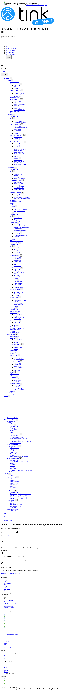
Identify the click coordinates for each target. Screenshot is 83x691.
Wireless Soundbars (19, 189)
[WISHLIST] (41, 61)
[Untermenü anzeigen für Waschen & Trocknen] (22, 344)
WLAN (12, 467)
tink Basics (10, 392)
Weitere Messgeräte (19, 389)
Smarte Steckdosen (18, 152)
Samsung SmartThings (16, 453)
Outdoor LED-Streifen (19, 110)
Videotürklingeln (18, 130)
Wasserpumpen (17, 96)
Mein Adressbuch (10, 52)
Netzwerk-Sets (17, 364)
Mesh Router (17, 370)
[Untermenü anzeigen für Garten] (12, 80)
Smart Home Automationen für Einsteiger (21, 441)
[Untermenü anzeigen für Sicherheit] (13, 115)
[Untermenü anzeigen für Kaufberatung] (15, 491)
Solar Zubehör (17, 319)
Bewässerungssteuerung (20, 94)
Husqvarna (6, 586)
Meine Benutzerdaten (11, 50)
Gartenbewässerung (15, 90)
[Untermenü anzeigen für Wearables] (17, 377)
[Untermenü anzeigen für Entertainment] (15, 168)
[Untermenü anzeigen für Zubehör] (16, 206)
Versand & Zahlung (9, 607)
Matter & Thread (14, 469)
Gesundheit (10, 372)
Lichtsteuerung (14, 297)
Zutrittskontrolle (14, 158)
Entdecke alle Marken (12, 418)
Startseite (10, 535)
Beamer (12, 203)
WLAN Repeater (18, 367)
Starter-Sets (16, 219)
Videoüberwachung (15, 124)
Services (6, 473)
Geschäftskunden (11, 510)
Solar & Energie (11, 308)
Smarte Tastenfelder (19, 153)
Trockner (16, 349)
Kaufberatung (10, 491)
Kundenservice (14, 480)
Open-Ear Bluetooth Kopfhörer (22, 198)
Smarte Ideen (10, 424)
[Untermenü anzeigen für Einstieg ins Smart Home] (21, 434)
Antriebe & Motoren (19, 295)
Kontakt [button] (6, 597)
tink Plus (12, 503)
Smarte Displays (18, 185)
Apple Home (13, 452)
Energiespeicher (14, 320)
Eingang (12, 428)
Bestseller (6, 513)
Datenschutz (7, 669)
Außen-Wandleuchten (19, 104)
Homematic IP (7, 583)
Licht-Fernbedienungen (20, 300)
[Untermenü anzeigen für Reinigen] (16, 338)
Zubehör (16, 88)
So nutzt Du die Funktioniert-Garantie (10, 573)
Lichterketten (17, 278)
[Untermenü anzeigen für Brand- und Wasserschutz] (24, 135)
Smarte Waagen (18, 386)
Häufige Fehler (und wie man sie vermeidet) (21, 440)
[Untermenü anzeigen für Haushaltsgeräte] (16, 334)
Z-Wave (12, 464)
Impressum (6, 670)
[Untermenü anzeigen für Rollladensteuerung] (21, 289)
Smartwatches (17, 380)
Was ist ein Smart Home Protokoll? (19, 461)
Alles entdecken (14, 82)
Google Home (14, 451)
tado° (5, 587)
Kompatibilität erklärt (15, 443)
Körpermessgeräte (15, 383)
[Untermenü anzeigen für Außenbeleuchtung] (21, 268)
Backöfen (12, 353)
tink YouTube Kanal (15, 506)
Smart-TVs (13, 204)
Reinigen (12, 338)
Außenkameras (17, 129)
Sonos (5, 581)
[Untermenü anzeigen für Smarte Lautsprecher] (22, 180)
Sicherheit (9, 114)
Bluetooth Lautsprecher (20, 191)
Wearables (13, 377)
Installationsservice (12, 507)
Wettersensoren (17, 236)
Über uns (6, 641)
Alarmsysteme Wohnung (20, 122)
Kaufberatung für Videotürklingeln (19, 497)
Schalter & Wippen (18, 292)
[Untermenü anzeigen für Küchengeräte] (19, 355)
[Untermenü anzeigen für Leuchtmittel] (18, 280)
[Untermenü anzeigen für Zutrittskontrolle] (20, 158)
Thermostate (13, 222)
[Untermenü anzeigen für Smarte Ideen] (15, 425)
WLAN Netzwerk (15, 361)
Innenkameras (17, 132)
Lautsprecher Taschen (19, 211)
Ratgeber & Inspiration (10, 419)
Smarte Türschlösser (19, 161)
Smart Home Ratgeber (13, 444)
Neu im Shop (10, 394)
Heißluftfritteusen (18, 358)
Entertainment (10, 167)
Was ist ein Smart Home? (16, 437)
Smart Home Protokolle (13, 458)
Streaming (13, 200)
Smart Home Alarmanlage (17, 141)
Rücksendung (13, 484)
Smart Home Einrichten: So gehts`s (19, 438)
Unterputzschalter (18, 303)
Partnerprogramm (8, 647)
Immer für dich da (11, 477)
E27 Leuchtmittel (18, 284)
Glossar (6, 672)
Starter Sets (16, 249)
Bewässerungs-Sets (19, 93)
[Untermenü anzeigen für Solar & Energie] (16, 308)
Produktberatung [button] (5, 550)
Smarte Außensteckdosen (16, 113)
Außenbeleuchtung (15, 267)
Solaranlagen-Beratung (16, 332)
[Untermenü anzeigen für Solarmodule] (18, 313)
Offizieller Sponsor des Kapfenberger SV (36, 5)
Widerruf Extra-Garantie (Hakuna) (12, 603)
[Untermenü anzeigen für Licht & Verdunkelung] (20, 243)
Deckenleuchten (18, 263)
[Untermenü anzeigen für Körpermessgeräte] (21, 384)
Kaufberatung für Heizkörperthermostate (20, 494)
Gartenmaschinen (14, 97)
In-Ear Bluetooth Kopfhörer (21, 195)
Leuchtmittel (13, 280)
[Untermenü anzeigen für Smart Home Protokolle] (20, 458)
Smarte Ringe (17, 381)
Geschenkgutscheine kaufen (11, 634)
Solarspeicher (17, 325)
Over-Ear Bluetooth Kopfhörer (21, 197)
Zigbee (12, 463)
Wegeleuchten (17, 108)
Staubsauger (17, 342)
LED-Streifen (17, 258)
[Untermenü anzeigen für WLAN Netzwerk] (21, 361)
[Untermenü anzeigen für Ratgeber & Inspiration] (17, 420)
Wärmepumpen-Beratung (16, 241)
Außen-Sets (17, 252)
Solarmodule (13, 313)
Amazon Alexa (14, 449)
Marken (6, 396)
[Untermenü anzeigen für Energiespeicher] (20, 321)
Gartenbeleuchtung (15, 99)
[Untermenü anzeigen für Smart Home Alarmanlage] (25, 142)
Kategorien (7, 78)
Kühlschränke (14, 350)
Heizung (9, 212)
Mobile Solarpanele (19, 317)
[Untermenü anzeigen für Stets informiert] (16, 500)
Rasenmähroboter (14, 84)
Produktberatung (14, 481)
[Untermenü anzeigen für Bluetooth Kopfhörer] (22, 193)
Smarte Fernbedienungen (20, 149)
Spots (15, 264)
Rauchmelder (17, 138)
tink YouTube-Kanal (12, 471)
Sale (5, 516)
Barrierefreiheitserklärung (16, 487)
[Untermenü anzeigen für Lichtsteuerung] (19, 297)
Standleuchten (17, 266)
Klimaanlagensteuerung (20, 230)
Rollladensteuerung (15, 289)
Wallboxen (13, 331)
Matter (12, 455)
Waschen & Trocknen (15, 344)
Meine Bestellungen (11, 48)
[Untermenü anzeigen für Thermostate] (18, 223)
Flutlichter (16, 105)
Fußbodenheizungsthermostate (21, 227)
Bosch (5, 584)
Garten (9, 80)
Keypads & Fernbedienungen (21, 163)
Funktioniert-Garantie (15, 489)
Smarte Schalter (18, 150)
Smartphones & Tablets (16, 201)
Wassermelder (17, 140)
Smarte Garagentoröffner (20, 164)
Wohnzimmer (13, 429)
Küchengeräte (14, 355)
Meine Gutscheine (10, 54)
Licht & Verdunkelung (13, 242)
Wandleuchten (17, 261)
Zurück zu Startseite (8, 520)
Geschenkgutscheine (12, 509)
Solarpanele (17, 316)
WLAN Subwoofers (19, 188)
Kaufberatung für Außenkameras (18, 498)
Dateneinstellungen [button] (9, 673)
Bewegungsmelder (18, 147)
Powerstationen (17, 324)
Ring (5, 590)
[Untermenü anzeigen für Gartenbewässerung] (22, 90)
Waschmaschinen (18, 347)
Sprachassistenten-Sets (19, 178)
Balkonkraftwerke (15, 311)
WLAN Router (17, 366)
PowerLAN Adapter (19, 369)
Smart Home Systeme (12, 446)
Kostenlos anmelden (6, 655)
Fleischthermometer (19, 359)
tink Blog (9, 423)
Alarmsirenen (17, 146)
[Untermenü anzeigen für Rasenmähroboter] (20, 84)
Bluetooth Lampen (18, 287)
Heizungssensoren (15, 232)
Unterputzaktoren (18, 294)
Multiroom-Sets (18, 174)
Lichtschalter (17, 301)
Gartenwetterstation (15, 111)
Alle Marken (7, 580)
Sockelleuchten (17, 107)
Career (5, 643)
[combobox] (8, 36)
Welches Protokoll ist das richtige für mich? (21, 470)
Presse (5, 644)
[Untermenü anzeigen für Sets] (13, 118)
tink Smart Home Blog (16, 504)
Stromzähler (13, 326)
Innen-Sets (16, 250)
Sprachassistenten (18, 183)
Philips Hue (7, 589)
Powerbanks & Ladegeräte (17, 328)
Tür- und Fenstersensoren (20, 155)
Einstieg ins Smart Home (13, 434)
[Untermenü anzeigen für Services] (9, 474)
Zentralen (16, 156)
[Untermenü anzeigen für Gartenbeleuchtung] (21, 99)
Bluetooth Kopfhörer (15, 192)
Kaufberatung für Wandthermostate (19, 495)
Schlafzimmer (13, 430)
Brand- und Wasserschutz (16, 135)
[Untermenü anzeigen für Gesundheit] (14, 372)
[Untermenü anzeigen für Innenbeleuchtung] (21, 255)
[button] (41, 48)
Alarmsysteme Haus (19, 121)
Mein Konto (9, 46)
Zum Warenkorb (5, 72)
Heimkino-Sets (17, 177)
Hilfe (11, 486)
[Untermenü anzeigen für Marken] (9, 396)
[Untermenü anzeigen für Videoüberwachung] (21, 124)
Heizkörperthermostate (19, 225)
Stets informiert (11, 500)
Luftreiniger (13, 391)
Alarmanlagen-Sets (18, 145)
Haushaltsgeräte (11, 334)
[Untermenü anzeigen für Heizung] (13, 213)
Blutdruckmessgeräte (19, 388)
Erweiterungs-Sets (18, 221)
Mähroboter (17, 87)
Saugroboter (17, 341)
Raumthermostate (18, 228)
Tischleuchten (17, 260)
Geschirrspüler (14, 352)
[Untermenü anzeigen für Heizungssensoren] (21, 232)
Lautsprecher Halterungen (20, 209)
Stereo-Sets (16, 175)
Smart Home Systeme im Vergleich (19, 456)
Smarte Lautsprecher (15, 180)
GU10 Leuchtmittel (19, 286)
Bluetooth (12, 466)
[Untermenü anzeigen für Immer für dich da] (17, 477)
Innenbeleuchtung (15, 255)
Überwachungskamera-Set (20, 127)
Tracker (12, 165)
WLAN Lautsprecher (19, 186)
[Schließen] (6, 74)
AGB (5, 667)
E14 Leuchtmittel (18, 283)
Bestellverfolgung (14, 483)
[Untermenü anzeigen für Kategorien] (11, 78)
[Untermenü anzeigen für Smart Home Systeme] (19, 446)
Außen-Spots (17, 102)
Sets (11, 118)
